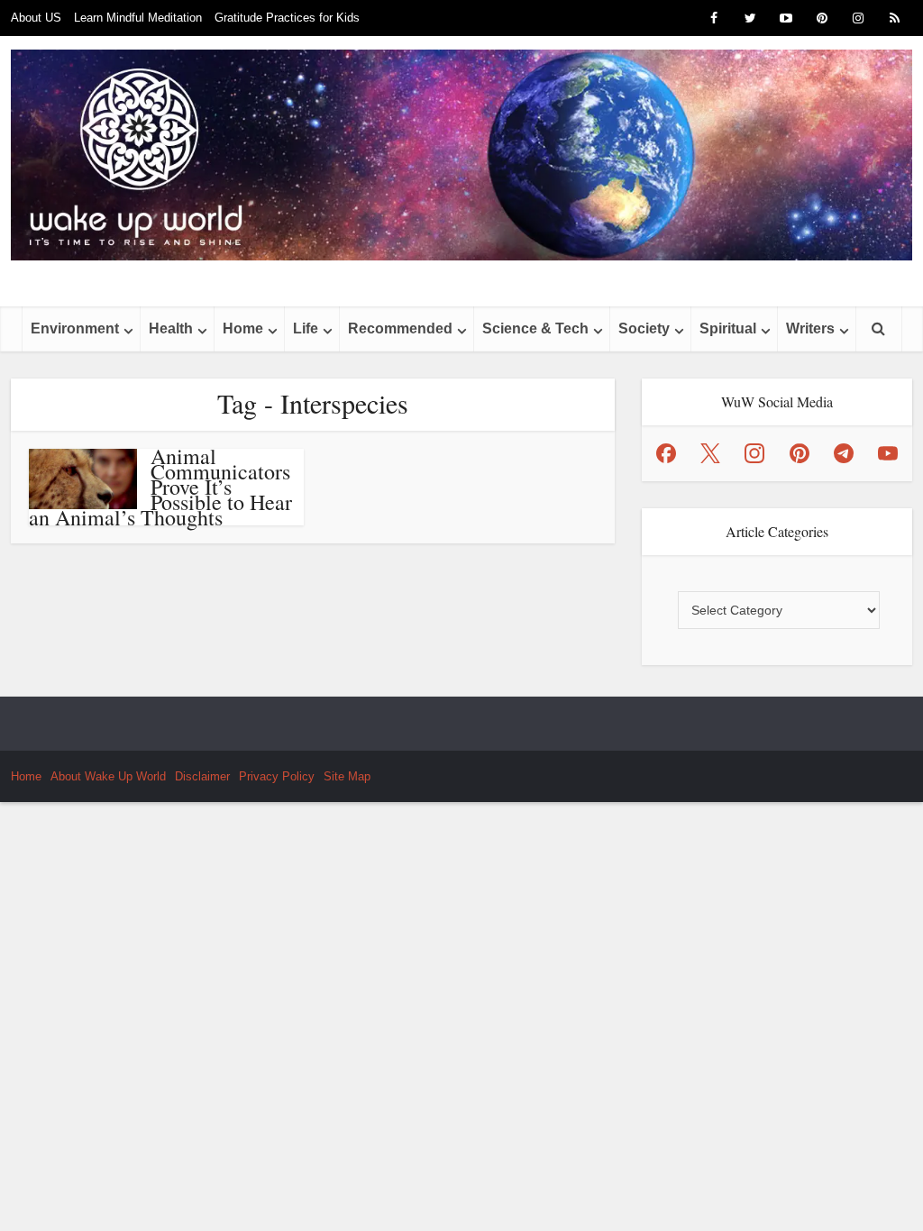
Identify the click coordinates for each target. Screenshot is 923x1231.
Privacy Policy (277, 776)
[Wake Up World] (461, 155)
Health (171, 328)
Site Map (347, 776)
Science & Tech (535, 328)
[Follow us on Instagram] (754, 453)
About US (36, 17)
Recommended (400, 328)
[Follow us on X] (710, 453)
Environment (75, 328)
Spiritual (727, 328)
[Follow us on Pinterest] (799, 453)
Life (305, 328)
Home (243, 328)
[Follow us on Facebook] (666, 453)
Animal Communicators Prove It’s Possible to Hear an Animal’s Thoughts (160, 487)
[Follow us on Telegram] (844, 453)
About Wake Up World (108, 776)
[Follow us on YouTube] (888, 453)
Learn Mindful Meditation (138, 17)
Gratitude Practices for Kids (287, 17)
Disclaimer (202, 776)
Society (644, 328)
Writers (810, 328)
